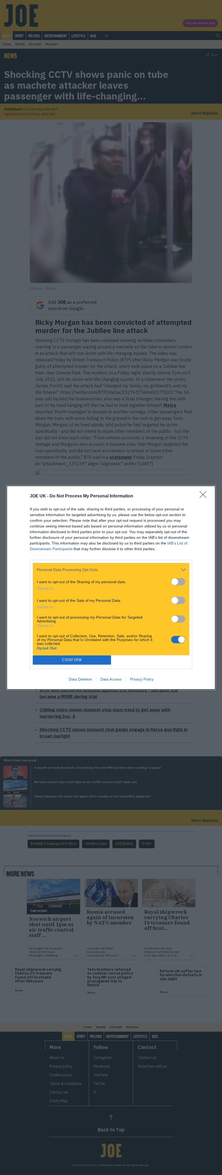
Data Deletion (80, 679)
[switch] (178, 581)
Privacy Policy (142, 679)
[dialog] (111, 587)
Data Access (111, 679)
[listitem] (111, 570)
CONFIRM (72, 660)
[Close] (205, 496)
